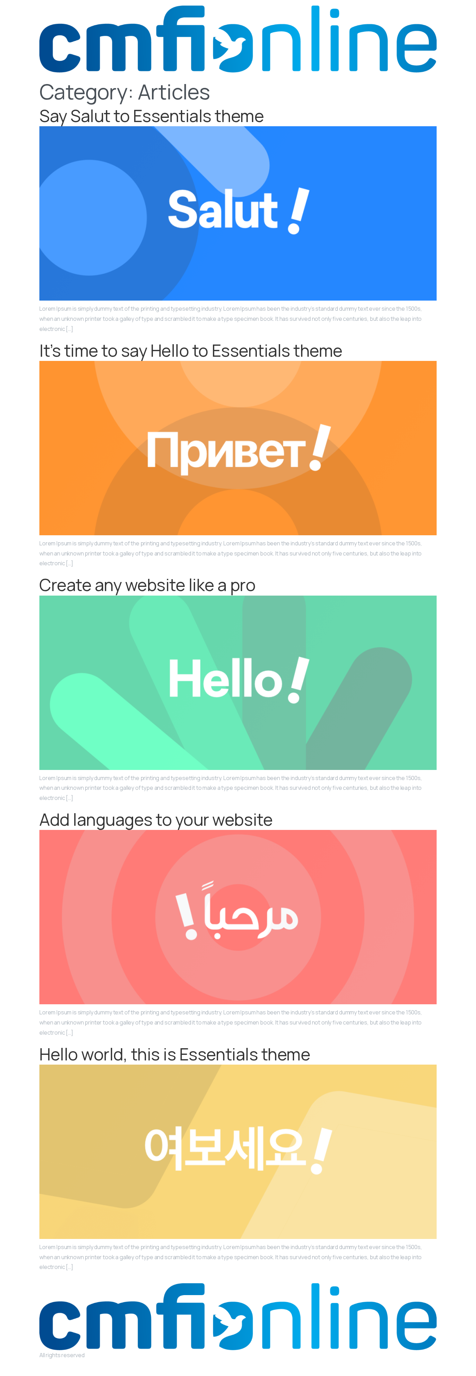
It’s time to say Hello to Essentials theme (191, 350)
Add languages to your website (155, 819)
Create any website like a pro (147, 584)
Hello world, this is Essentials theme (174, 1054)
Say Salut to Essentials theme (151, 115)
